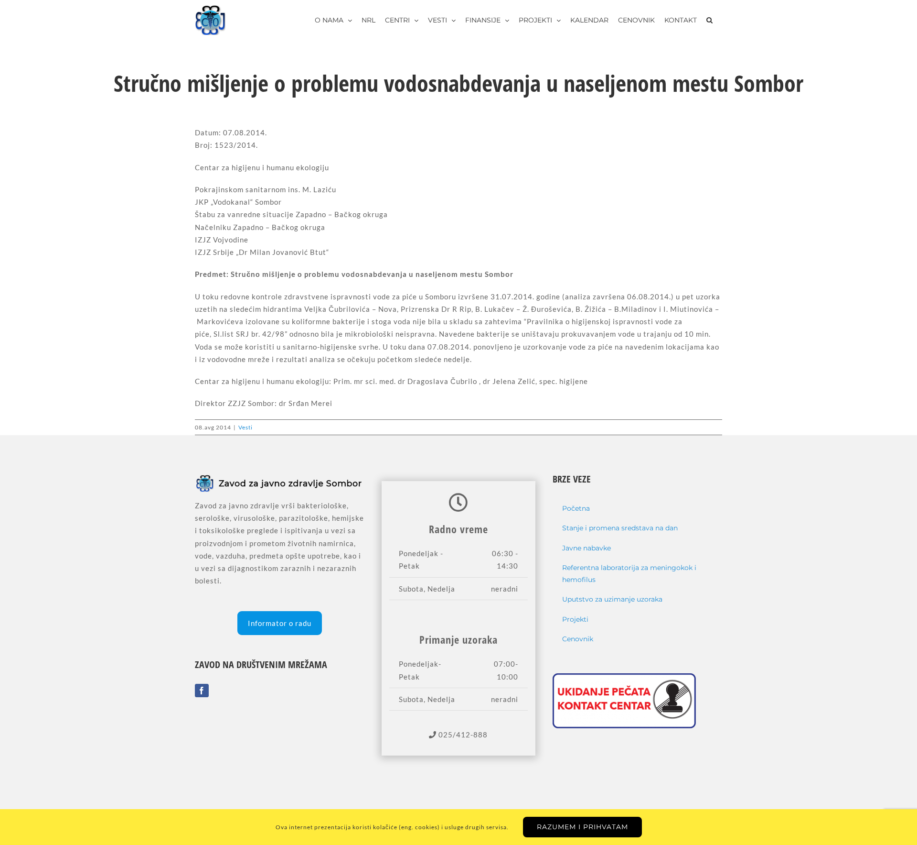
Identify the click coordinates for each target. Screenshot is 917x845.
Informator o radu (279, 623)
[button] (709, 20)
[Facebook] (202, 690)
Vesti (245, 427)
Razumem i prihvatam (582, 827)
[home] (279, 479)
